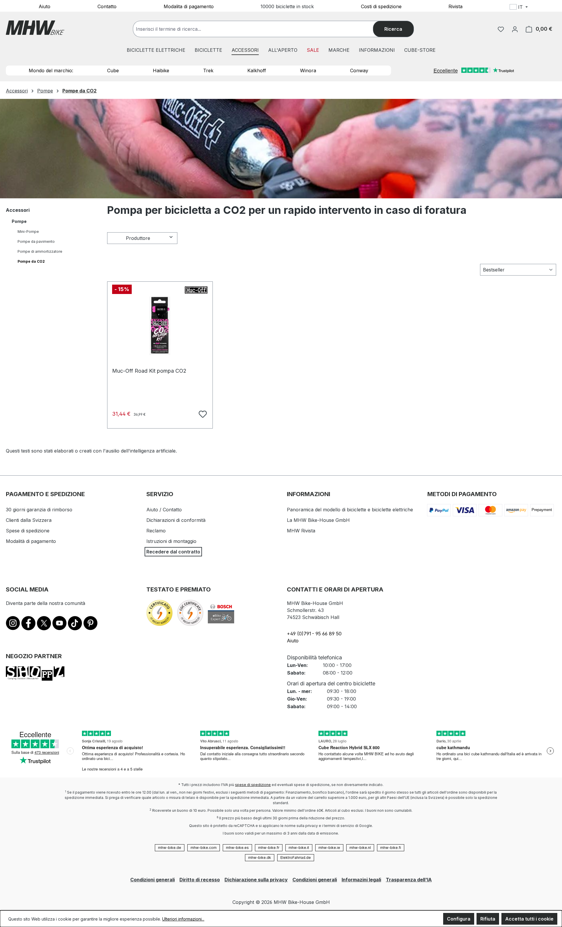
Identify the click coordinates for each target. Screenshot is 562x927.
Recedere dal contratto (173, 552)
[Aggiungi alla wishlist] (202, 413)
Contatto (106, 6)
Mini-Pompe (28, 231)
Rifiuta (487, 919)
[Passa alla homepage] (35, 27)
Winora (308, 70)
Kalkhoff (256, 70)
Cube (113, 70)
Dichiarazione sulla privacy (256, 880)
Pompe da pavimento (36, 241)
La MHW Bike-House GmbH (318, 520)
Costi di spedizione (381, 6)
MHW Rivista (301, 531)
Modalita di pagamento (189, 6)
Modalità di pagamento (31, 541)
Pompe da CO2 (31, 261)
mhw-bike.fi (390, 847)
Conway (359, 70)
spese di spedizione (253, 784)
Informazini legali (361, 880)
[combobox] (259, 29)
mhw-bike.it (299, 847)
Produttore (138, 238)
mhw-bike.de (169, 847)
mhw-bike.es (237, 847)
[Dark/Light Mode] (556, 8)
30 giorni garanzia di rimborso (39, 509)
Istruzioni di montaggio (171, 541)
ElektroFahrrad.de (295, 857)
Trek (208, 70)
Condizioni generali (152, 880)
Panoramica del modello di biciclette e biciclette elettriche (350, 509)
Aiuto (44, 6)
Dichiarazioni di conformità (175, 520)
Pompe (19, 221)
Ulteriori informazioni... (183, 918)
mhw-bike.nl (360, 847)
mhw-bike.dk (259, 857)
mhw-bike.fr (268, 847)
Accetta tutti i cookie (529, 919)
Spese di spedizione (27, 531)
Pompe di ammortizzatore (40, 251)
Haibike (161, 70)
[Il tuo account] (515, 29)
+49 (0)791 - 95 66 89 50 (314, 634)
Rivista (455, 6)
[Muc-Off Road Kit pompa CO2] (160, 326)
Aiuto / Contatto (164, 509)
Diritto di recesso (199, 880)
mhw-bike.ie (329, 847)
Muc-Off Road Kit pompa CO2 (149, 371)
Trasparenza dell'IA (409, 880)
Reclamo (156, 531)
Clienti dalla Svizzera (29, 520)
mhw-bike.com (204, 847)
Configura (458, 919)
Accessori (18, 210)
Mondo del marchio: (51, 70)
